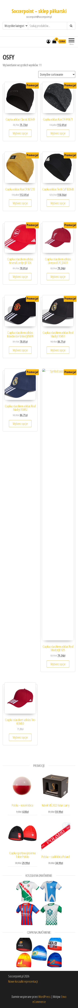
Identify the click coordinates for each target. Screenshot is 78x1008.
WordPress (44, 996)
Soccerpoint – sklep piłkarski (39, 11)
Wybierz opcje (20, 133)
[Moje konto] (48, 41)
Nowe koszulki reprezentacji (23, 981)
